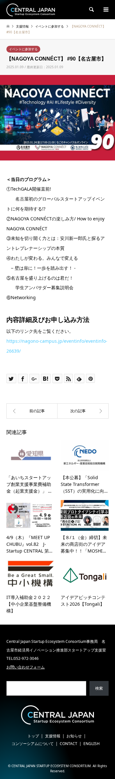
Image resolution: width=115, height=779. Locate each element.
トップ (33, 736)
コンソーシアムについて (33, 743)
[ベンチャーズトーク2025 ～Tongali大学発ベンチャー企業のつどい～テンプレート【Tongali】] (83, 411)
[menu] (105, 9)
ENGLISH (91, 743)
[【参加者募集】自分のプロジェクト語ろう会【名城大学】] (31, 411)
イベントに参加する (23, 49)
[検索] (91, 9)
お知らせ (74, 736)
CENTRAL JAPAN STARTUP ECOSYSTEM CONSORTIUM (51, 766)
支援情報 (52, 736)
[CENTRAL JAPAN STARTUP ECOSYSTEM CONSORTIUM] (30, 9)
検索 (99, 688)
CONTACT (68, 743)
